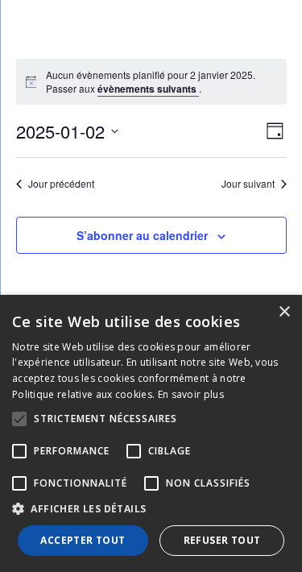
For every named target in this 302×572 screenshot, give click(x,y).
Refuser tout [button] (222, 540)
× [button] (284, 312)
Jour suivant (248, 183)
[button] (151, 509)
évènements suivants (148, 88)
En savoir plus (191, 394)
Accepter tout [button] (82, 540)
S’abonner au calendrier (142, 235)
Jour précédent (61, 183)
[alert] (161, 81)
